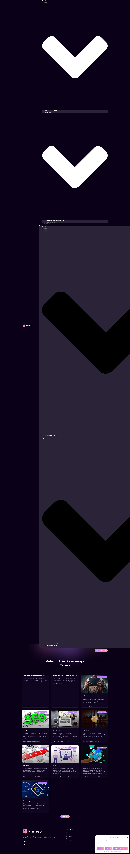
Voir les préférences (120, 848)
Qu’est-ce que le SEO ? (51, 110)
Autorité (55, 765)
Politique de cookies (107, 851)
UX (83, 765)
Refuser (108, 848)
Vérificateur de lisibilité (51, 222)
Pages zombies (87, 695)
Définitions (48, 112)
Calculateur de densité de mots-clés (54, 220)
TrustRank (86, 730)
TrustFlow (26, 765)
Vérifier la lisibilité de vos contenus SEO (65, 675)
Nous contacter (46, 223)
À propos (44, 228)
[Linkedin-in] (24, 843)
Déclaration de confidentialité (116, 851)
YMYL (25, 730)
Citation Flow (57, 730)
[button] (127, 837)
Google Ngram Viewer (30, 801)
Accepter (100, 848)
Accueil (44, 226)
